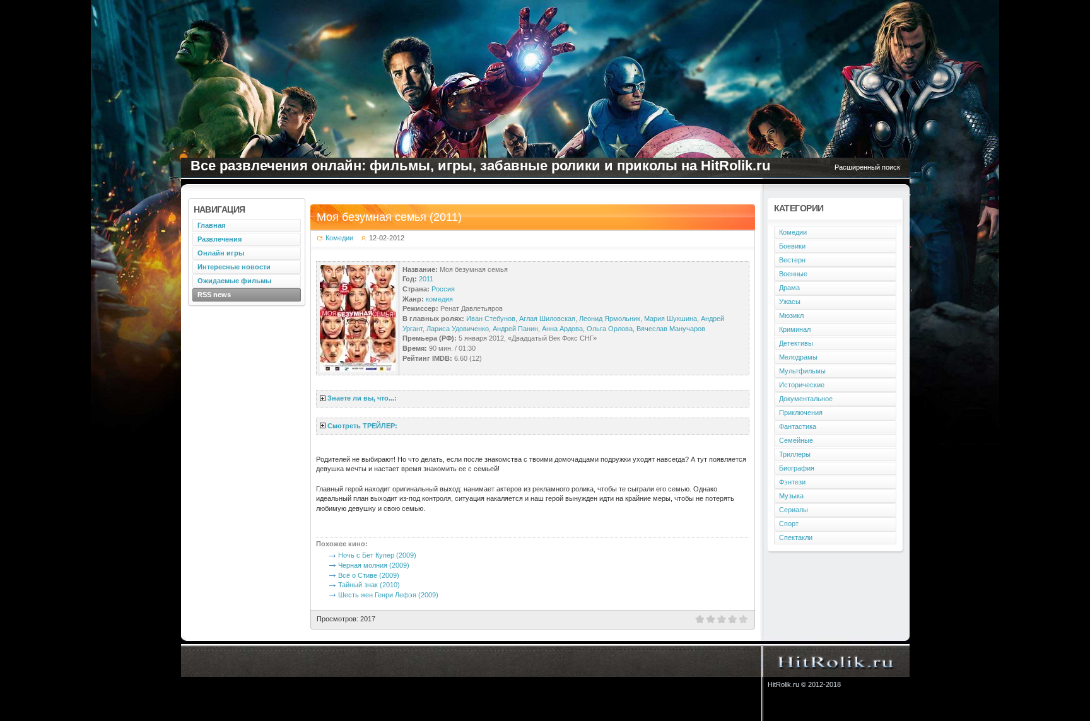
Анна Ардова (562, 328)
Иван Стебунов (490, 318)
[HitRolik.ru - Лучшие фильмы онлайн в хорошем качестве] (836, 661)
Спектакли (795, 537)
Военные (793, 274)
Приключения (801, 412)
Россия (443, 289)
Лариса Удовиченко (457, 328)
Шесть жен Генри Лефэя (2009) (388, 595)
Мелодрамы (798, 357)
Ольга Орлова (610, 328)
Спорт (789, 523)
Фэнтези (792, 482)
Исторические (801, 385)
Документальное (806, 398)
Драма (789, 287)
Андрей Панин (515, 328)
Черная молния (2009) (373, 565)
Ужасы (789, 301)
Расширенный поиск (867, 167)
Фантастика (797, 426)
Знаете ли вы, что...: (362, 398)
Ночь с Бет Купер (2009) (377, 555)
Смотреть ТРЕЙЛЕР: (362, 426)
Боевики (792, 246)
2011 (426, 279)
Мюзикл (791, 315)
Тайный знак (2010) (369, 585)
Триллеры (795, 454)
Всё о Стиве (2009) (368, 575)
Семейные (796, 440)
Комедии (339, 238)
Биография (796, 468)
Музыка (791, 496)
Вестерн (792, 260)
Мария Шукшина (670, 318)
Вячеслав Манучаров (670, 328)
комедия (439, 299)
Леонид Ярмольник (609, 318)
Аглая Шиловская (547, 318)
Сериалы (793, 509)
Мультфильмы (802, 371)
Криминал (795, 329)
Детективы (796, 343)
